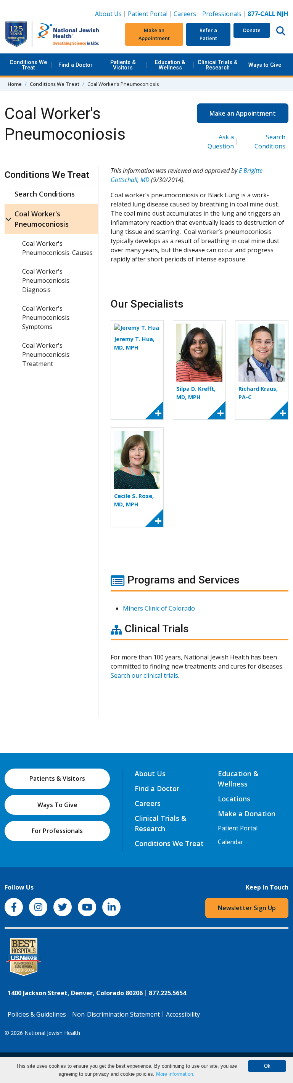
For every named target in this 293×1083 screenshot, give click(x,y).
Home (15, 84)
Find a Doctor (75, 65)
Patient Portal (147, 14)
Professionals (221, 14)
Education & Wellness (170, 65)
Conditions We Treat (28, 65)
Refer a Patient (208, 34)
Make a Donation (246, 813)
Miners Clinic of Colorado (159, 608)
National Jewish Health (52, 1032)
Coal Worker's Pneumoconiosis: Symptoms (46, 317)
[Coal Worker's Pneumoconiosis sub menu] (8, 219)
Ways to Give (264, 65)
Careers (186, 13)
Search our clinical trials (144, 675)
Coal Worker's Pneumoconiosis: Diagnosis (46, 280)
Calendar (230, 842)
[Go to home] (52, 34)
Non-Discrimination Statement (116, 1014)
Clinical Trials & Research (218, 65)
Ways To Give (57, 805)
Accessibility (183, 1014)
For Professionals (57, 831)
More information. (175, 1074)
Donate (252, 30)
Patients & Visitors (123, 65)
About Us (108, 14)
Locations (234, 798)
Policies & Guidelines (37, 1014)
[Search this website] (280, 30)
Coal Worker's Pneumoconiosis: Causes (57, 248)
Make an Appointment (154, 34)
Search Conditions (44, 193)
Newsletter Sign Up (247, 908)
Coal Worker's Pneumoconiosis (41, 219)
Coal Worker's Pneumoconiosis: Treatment (46, 354)
